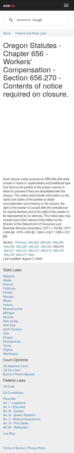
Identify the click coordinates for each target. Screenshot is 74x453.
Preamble (9, 399)
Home (7, 33)
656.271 (9, 250)
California (9, 288)
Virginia (8, 350)
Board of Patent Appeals (19, 374)
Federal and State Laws (30, 33)
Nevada (8, 317)
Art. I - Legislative (14, 403)
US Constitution (13, 392)
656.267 (34, 246)
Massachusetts (13, 309)
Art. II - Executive (14, 407)
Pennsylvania (11, 341)
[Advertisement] (37, 137)
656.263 (45, 242)
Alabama (9, 276)
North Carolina (12, 329)
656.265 (9, 246)
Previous (21, 242)
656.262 (33, 242)
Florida (7, 292)
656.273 (34, 250)
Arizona (8, 284)
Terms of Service (14, 448)
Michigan (9, 313)
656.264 (58, 242)
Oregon (8, 337)
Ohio (6, 333)
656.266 (21, 246)
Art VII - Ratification (15, 427)
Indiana (8, 305)
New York (9, 325)
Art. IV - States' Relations (19, 415)
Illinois (7, 300)
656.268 (46, 246)
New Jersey (10, 321)
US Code (9, 386)
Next (32, 254)
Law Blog (9, 433)
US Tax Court (12, 370)
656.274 (46, 250)
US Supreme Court (15, 366)
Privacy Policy (36, 448)
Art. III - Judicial (13, 411)
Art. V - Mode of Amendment (21, 419)
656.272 (21, 250)
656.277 (21, 254)
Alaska (7, 280)
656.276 (9, 254)
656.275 (58, 250)
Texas (7, 345)
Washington (10, 354)
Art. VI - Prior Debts (15, 423)
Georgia (8, 296)
